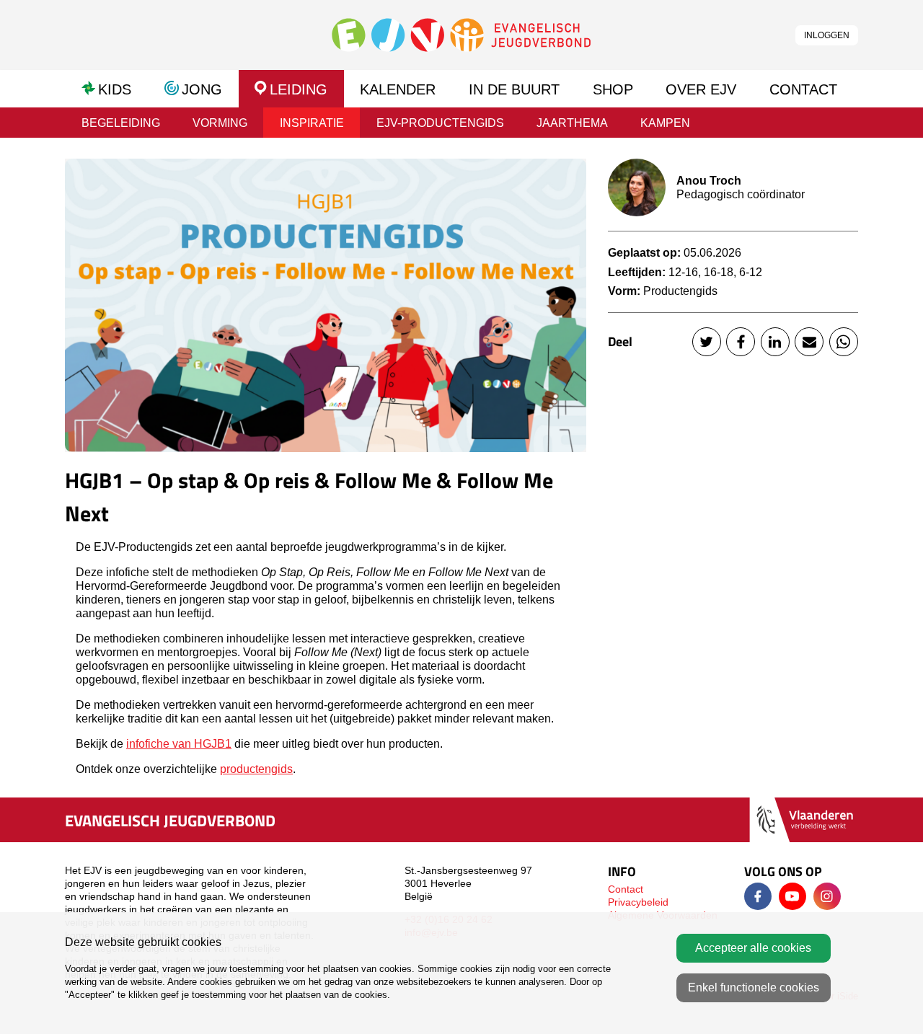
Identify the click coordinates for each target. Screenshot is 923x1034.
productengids (256, 769)
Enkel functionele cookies (753, 987)
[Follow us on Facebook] (758, 896)
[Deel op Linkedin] (775, 341)
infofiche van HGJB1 (178, 744)
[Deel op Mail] (809, 341)
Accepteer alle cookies (753, 948)
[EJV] (461, 34)
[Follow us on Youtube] (792, 896)
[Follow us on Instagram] (827, 896)
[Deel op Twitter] (706, 341)
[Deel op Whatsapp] (843, 341)
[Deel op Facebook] (740, 341)
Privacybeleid (638, 902)
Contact (625, 889)
